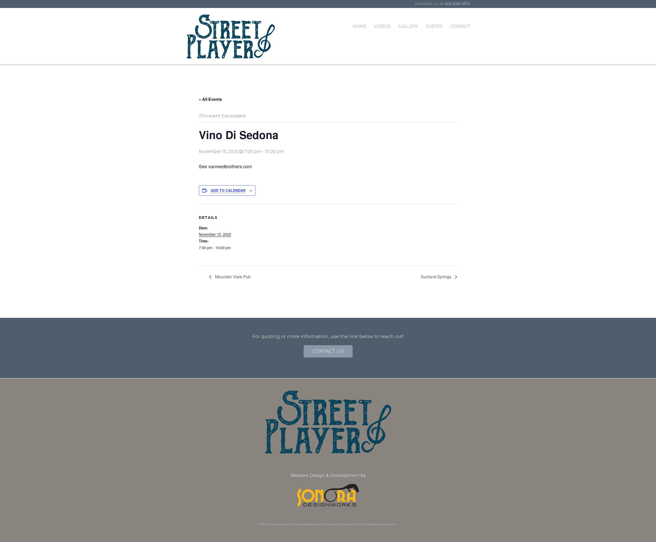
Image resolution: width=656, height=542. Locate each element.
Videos (382, 26)
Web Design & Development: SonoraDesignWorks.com (358, 524)
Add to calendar (228, 190)
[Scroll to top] (642, 528)
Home (359, 26)
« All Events (210, 99)
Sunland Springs (436, 277)
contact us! (328, 351)
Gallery (408, 26)
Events (434, 26)
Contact (460, 26)
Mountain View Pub (232, 277)
